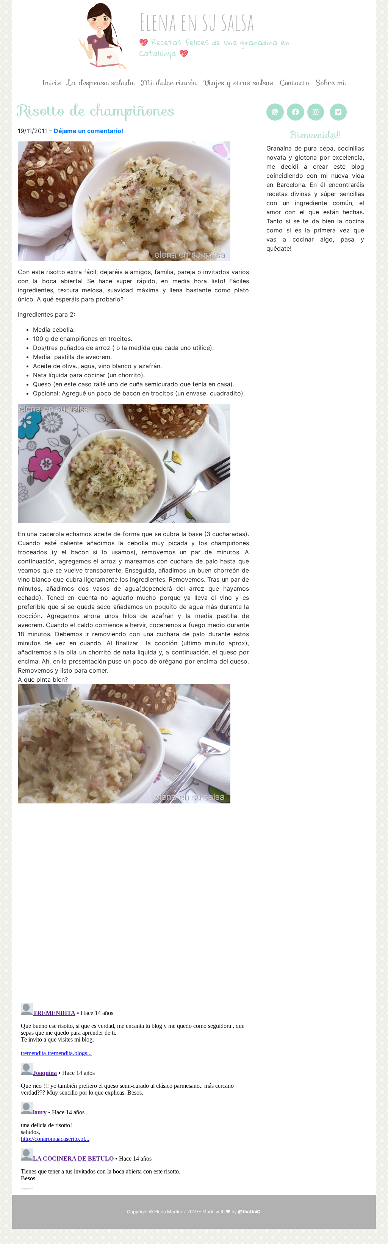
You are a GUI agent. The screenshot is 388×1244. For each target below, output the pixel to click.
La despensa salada (101, 83)
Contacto (294, 83)
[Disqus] (133, 898)
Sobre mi (330, 83)
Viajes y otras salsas (238, 83)
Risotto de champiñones (96, 110)
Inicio (52, 83)
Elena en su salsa (196, 21)
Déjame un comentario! (88, 131)
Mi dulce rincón (169, 83)
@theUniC (249, 1211)
